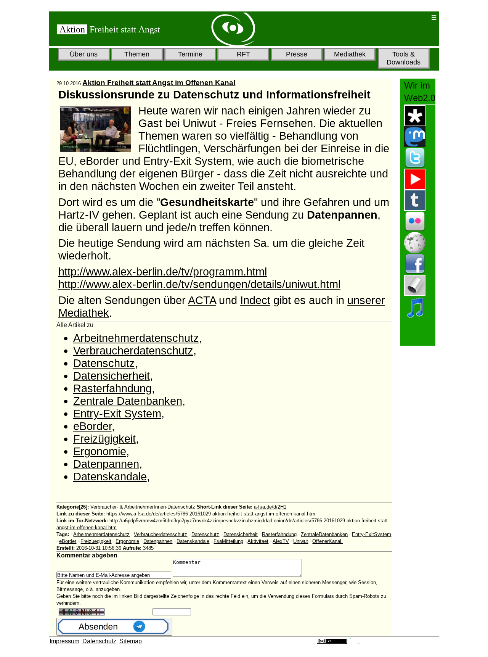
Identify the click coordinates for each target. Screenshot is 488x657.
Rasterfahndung (112, 388)
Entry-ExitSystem (371, 534)
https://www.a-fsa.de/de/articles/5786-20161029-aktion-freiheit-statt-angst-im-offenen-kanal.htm (210, 514)
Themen (136, 54)
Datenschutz (104, 363)
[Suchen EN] (400, 17)
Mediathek (350, 54)
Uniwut (300, 541)
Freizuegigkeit (95, 541)
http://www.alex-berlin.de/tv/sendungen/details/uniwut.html (199, 284)
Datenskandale (110, 476)
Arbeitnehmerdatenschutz (136, 338)
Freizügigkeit (104, 439)
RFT (243, 54)
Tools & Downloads (404, 58)
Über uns (84, 54)
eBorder (92, 426)
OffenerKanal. (327, 541)
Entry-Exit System (117, 413)
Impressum (64, 641)
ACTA (202, 300)
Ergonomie (99, 451)
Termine (190, 54)
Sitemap (130, 641)
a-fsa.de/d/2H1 (270, 507)
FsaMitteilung (228, 541)
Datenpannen (106, 464)
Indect (255, 300)
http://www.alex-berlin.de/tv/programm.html (162, 272)
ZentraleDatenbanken (324, 534)
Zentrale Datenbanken (127, 401)
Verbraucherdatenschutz (133, 351)
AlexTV (281, 541)
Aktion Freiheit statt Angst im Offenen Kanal (158, 83)
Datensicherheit (111, 376)
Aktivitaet (257, 541)
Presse (296, 54)
